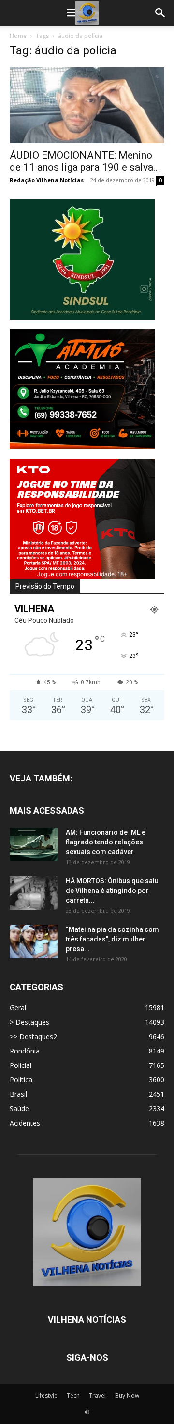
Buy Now (127, 1395)
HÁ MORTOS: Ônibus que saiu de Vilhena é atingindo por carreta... (112, 890)
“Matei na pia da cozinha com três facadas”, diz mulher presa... (112, 939)
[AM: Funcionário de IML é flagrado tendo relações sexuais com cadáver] (34, 844)
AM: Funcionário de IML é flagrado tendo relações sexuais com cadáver (105, 842)
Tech (73, 1395)
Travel (97, 1395)
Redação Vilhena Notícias (47, 180)
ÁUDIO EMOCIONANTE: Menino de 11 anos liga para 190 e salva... (85, 161)
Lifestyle (46, 1395)
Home (18, 36)
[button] (72, 13)
